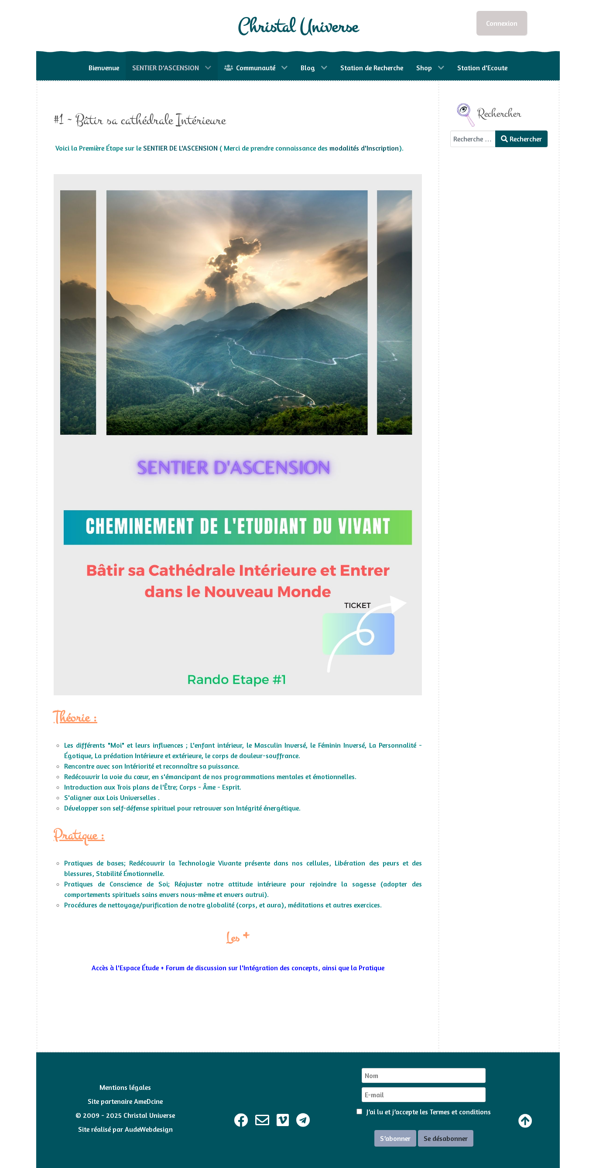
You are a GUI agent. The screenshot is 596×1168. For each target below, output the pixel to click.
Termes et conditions (460, 1111)
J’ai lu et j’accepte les (428, 1111)
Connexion (501, 23)
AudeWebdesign (149, 1129)
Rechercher (525, 138)
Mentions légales (125, 1087)
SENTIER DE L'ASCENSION (180, 148)
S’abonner (395, 1138)
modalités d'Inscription (364, 148)
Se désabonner (446, 1138)
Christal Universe (298, 26)
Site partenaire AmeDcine (125, 1101)
